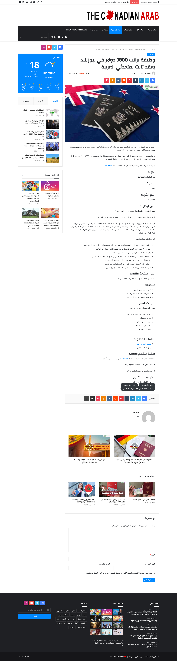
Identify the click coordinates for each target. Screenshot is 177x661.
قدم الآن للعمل (147, 385)
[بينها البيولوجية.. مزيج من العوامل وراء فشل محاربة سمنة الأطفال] (50, 213)
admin (149, 73)
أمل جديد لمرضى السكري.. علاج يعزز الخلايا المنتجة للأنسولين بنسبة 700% (104, 2)
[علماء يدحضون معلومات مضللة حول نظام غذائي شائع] (107, 632)
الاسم (152, 555)
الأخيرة (40, 101)
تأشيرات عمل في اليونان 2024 (144, 499)
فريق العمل (65, 619)
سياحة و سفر (63, 615)
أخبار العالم (128, 30)
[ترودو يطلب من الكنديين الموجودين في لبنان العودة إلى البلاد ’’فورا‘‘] (95, 618)
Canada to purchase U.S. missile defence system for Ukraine (34, 146)
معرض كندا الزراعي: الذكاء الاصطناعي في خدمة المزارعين (33, 156)
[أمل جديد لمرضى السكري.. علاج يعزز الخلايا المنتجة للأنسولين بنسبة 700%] (30, 186)
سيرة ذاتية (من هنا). (143, 344)
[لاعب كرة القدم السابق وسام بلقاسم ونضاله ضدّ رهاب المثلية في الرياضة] (118, 625)
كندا (76, 623)
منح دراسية (116, 30)
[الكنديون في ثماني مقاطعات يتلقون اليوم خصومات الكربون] (95, 625)
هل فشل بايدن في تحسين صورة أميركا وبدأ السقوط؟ (34, 122)
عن (73, 619)
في (58, 619)
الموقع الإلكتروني (104, 564)
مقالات (105, 30)
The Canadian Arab (116, 657)
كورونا (70, 623)
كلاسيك (83, 623)
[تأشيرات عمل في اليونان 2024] (142, 489)
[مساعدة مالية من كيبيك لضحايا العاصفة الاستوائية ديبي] (30, 213)
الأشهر (55, 101)
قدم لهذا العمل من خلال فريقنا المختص (138, 388)
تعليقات (26, 101)
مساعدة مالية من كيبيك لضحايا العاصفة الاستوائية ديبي (31, 223)
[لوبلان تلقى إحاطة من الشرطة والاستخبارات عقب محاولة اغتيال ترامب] (107, 625)
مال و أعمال (61, 623)
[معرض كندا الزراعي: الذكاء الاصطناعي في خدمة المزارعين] (52, 158)
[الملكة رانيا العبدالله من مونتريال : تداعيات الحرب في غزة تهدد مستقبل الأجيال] (118, 612)
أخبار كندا (140, 30)
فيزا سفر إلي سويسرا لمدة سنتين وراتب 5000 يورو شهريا (113, 500)
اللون (67, 611)
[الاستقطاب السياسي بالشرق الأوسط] (52, 113)
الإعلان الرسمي (129, 385)
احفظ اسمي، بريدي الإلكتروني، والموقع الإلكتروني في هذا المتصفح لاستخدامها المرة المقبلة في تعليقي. (119, 573)
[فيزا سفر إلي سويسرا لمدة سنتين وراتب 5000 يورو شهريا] (112, 489)
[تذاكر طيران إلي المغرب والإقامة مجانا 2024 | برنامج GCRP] (82, 489)
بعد (84, 615)
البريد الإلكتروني (149, 564)
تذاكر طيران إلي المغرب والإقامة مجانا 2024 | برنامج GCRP (83, 500)
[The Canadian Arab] (123, 15)
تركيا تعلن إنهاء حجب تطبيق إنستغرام (51, 195)
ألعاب (73, 611)
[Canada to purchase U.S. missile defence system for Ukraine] (52, 146)
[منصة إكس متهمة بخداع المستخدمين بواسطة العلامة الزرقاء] (118, 632)
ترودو (78, 615)
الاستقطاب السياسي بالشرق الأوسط (33, 111)
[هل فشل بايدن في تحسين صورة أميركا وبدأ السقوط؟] (52, 124)
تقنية (72, 615)
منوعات (95, 30)
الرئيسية (151, 49)
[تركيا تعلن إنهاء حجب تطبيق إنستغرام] (50, 186)
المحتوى (59, 611)
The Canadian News (76, 30)
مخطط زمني (81, 627)
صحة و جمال (81, 619)
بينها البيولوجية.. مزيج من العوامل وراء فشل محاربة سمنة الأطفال (51, 223)
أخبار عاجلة (152, 30)
